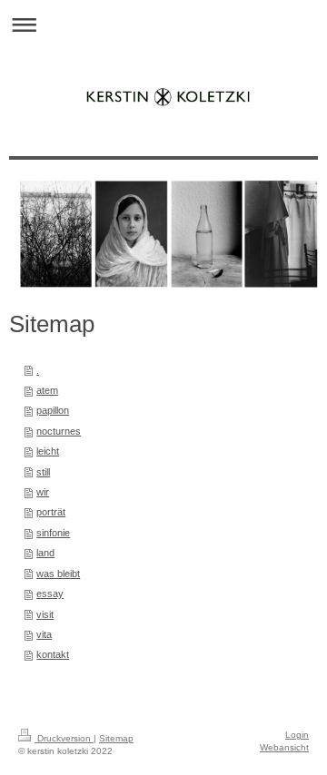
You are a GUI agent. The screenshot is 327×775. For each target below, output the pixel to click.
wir (42, 491)
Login (297, 735)
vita (44, 634)
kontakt (52, 654)
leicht (47, 451)
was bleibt (58, 573)
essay (50, 593)
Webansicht (284, 747)
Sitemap (116, 738)
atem (47, 390)
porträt (50, 511)
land (45, 552)
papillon (52, 410)
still (43, 471)
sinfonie (53, 532)
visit (45, 614)
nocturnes (58, 431)
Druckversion (64, 738)
